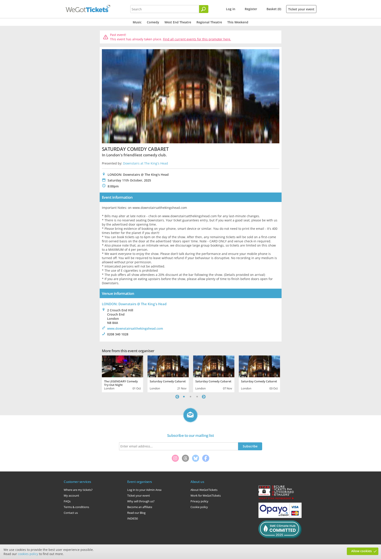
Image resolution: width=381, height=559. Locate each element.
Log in (230, 9)
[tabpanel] (122, 373)
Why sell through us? (141, 501)
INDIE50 (132, 518)
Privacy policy (199, 501)
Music (137, 22)
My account (71, 495)
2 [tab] (190, 396)
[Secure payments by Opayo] (280, 517)
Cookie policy (199, 507)
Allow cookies (361, 551)
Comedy (153, 22)
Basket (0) (274, 9)
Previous (177, 396)
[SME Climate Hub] (280, 537)
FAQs (67, 501)
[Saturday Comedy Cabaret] (168, 365)
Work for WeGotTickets (205, 495)
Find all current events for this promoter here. (197, 39)
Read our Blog (136, 513)
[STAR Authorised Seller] (276, 499)
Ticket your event (301, 9)
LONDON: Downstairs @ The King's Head (134, 304)
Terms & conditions (76, 507)
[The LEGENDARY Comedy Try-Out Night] (122, 365)
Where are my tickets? (78, 490)
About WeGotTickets (203, 490)
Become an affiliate (139, 507)
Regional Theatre (209, 22)
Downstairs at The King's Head (145, 163)
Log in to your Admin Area (144, 490)
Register (251, 9)
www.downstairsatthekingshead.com (135, 328)
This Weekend (237, 22)
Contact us (71, 513)
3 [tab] (197, 396)
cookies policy (28, 554)
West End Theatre (177, 22)
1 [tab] (184, 396)
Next (204, 396)
